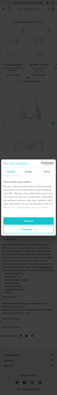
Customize (26, 229)
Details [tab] (28, 171)
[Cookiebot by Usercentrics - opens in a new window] (41, 163)
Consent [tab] (10, 171)
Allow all (28, 221)
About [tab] (47, 171)
